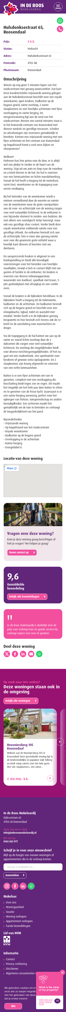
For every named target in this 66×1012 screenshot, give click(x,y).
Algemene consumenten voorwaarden (28, 973)
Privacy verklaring (16, 964)
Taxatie (10, 912)
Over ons (11, 902)
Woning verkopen (16, 916)
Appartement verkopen (19, 921)
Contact (10, 959)
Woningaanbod (15, 907)
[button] (59, 742)
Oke (13, 1006)
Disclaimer (12, 969)
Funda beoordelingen (18, 926)
